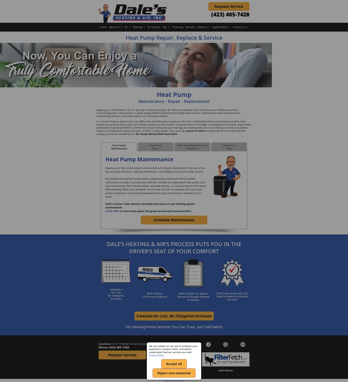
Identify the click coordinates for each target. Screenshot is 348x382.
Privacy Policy (156, 355)
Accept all (174, 363)
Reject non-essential (174, 373)
